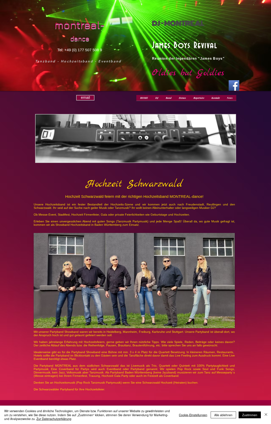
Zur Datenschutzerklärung (53, 419)
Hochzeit (104, 184)
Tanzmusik (122, 207)
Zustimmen (249, 415)
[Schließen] (265, 415)
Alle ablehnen (223, 415)
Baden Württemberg (108, 224)
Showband (63, 224)
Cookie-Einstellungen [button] (193, 415)
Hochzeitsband (156, 196)
